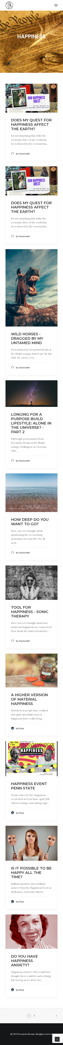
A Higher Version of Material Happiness (29, 699)
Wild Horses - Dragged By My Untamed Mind (27, 338)
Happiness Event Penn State (29, 786)
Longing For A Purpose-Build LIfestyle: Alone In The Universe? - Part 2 (31, 423)
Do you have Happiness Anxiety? (24, 960)
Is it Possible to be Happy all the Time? (31, 872)
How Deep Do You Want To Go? (30, 521)
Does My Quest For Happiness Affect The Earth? (31, 124)
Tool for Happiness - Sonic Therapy (29, 611)
